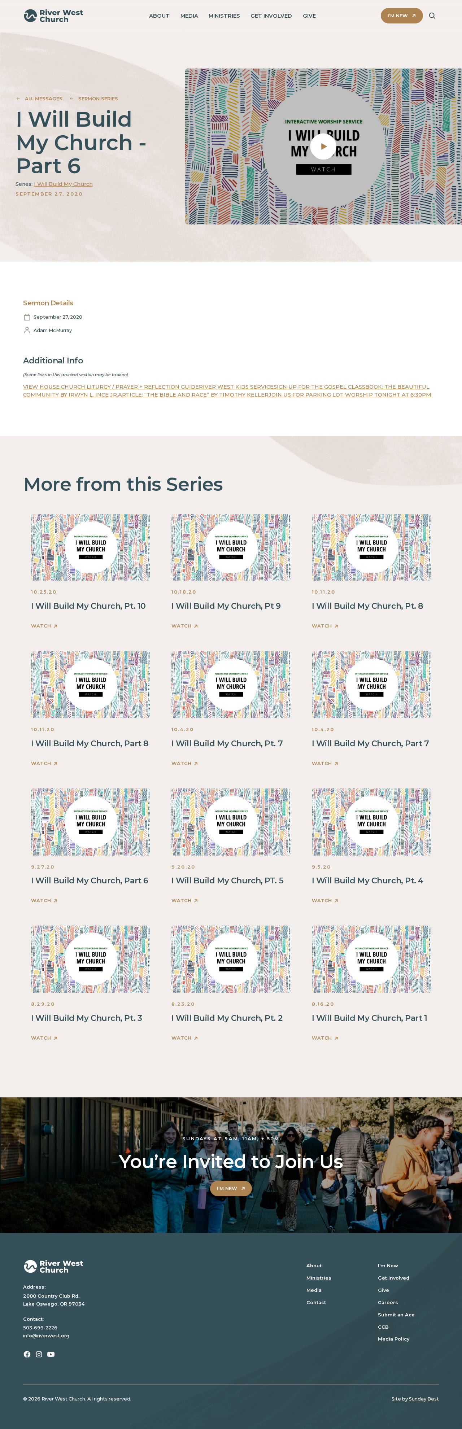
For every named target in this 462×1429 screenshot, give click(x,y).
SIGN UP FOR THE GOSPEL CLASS (319, 387)
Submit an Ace (396, 1314)
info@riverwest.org (46, 1335)
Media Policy (393, 1339)
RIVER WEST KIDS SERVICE (236, 387)
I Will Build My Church (63, 184)
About (314, 1265)
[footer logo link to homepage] (155, 1266)
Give (383, 1290)
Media (314, 1290)
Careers (388, 1302)
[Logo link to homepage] (53, 15)
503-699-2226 (40, 1327)
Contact (316, 1302)
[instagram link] (39, 1354)
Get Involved (393, 1278)
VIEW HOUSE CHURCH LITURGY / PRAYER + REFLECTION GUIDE (111, 387)
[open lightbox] (323, 146)
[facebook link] (27, 1354)
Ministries (318, 1278)
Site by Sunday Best (415, 1399)
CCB (383, 1327)
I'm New (388, 1265)
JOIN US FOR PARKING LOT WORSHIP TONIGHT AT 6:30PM (350, 395)
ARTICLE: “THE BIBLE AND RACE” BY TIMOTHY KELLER (193, 395)
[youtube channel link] (51, 1354)
